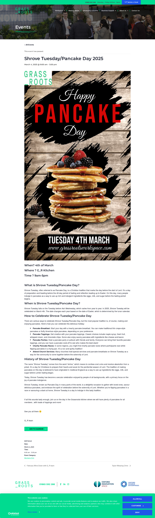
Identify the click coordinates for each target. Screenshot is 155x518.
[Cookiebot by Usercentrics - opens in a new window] (13, 513)
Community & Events (90, 10)
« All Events (29, 44)
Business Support (108, 10)
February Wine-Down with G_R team (40, 465)
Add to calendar (36, 429)
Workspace (59, 10)
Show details (32, 512)
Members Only (29, 458)
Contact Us (136, 10)
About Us (123, 10)
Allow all (137, 499)
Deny (137, 512)
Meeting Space (73, 10)
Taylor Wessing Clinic (120, 465)
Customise (136, 506)
